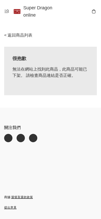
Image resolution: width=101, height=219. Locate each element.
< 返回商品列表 (18, 35)
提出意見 (10, 207)
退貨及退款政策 (22, 197)
